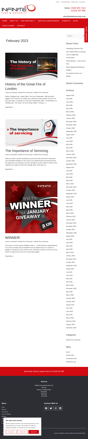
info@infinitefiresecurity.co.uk (74, 16)
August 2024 (70, 167)
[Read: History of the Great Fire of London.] (31, 66)
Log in (68, 352)
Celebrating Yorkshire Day (74, 48)
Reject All (22, 432)
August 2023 (70, 197)
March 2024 (70, 184)
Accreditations (65, 2)
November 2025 (71, 125)
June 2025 (69, 141)
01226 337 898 (78, 10)
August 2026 (70, 95)
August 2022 (70, 236)
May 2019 (69, 314)
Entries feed (70, 355)
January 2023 (70, 220)
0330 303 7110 (78, 8)
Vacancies (82, 2)
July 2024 (69, 171)
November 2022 (71, 226)
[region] (22, 427)
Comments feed (71, 358)
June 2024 (69, 174)
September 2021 (71, 265)
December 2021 (71, 259)
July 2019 (69, 308)
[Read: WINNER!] (31, 207)
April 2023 (69, 210)
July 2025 (69, 138)
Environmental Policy (79, 433)
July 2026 (69, 98)
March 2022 (70, 252)
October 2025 (70, 128)
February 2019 (70, 321)
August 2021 (70, 269)
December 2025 (71, 121)
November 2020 (71, 288)
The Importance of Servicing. (27, 151)
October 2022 (70, 229)
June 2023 (69, 203)
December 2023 (71, 187)
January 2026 (70, 118)
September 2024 (71, 164)
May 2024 (69, 177)
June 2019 (69, 311)
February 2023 (70, 216)
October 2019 (70, 301)
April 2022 (69, 249)
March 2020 (70, 295)
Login (57, 2)
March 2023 (70, 213)
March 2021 (70, 285)
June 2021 (69, 275)
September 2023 (71, 193)
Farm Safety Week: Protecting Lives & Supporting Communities (76, 54)
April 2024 (69, 180)
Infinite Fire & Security (25, 92)
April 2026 (69, 108)
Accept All (33, 432)
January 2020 (70, 298)
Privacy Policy (69, 433)
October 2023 (70, 190)
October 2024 (70, 161)
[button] (28, 20)
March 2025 (70, 151)
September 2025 (71, 131)
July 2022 (69, 239)
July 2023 (69, 200)
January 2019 (70, 324)
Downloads (74, 2)
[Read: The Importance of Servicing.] (31, 132)
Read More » (9, 107)
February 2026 (70, 115)
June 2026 (69, 102)
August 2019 (70, 305)
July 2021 (69, 272)
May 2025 (69, 144)
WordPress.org (71, 362)
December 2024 (71, 157)
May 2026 (69, 105)
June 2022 (69, 242)
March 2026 (70, 112)
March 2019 (70, 318)
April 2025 (69, 148)
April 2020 (69, 292)
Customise (11, 432)
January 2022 (70, 256)
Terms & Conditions (59, 433)
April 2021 (69, 282)
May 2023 (69, 207)
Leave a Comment (11, 92)
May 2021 (69, 278)
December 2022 (71, 223)
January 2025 (70, 154)
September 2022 (71, 233)
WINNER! (12, 238)
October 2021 (70, 262)
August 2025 (70, 134)
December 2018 (71, 328)
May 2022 (69, 246)
